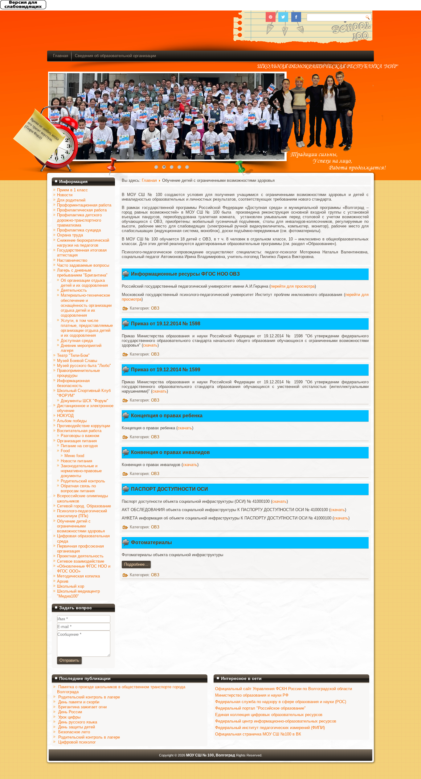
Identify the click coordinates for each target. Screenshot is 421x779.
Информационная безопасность (73, 383)
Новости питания (76, 461)
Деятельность (74, 290)
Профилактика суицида (79, 230)
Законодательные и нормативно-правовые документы (81, 471)
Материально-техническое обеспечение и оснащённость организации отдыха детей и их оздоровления (86, 305)
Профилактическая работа (82, 210)
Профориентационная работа (84, 205)
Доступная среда (77, 340)
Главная (60, 55)
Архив (62, 581)
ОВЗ (155, 308)
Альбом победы (72, 421)
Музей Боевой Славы (77, 360)
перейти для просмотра (293, 286)
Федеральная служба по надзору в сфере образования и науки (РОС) (280, 701)
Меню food (74, 455)
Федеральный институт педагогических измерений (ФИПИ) (270, 727)
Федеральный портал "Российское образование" (260, 708)
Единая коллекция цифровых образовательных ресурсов (268, 714)
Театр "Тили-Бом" (73, 355)
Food (65, 450)
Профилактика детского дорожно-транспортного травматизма (79, 220)
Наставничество (72, 260)
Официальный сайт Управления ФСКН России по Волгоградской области (283, 688)
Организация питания (77, 441)
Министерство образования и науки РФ (251, 695)
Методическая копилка (78, 576)
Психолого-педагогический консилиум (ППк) (82, 513)
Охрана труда (70, 235)
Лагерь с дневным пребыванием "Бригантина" (82, 272)
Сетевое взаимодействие (80, 561)
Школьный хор (70, 586)
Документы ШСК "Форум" (84, 400)
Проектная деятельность (80, 556)
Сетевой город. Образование (84, 506)
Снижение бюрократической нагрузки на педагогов (83, 243)
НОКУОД (65, 415)
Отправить (69, 660)
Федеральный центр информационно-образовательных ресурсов (275, 721)
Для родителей (71, 200)
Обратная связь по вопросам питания (78, 488)
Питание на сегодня (79, 446)
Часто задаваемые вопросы (83, 265)
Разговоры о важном (80, 435)
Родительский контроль (83, 481)
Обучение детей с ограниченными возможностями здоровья (81, 526)
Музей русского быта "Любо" (84, 365)
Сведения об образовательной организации (115, 55)
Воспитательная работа (79, 430)
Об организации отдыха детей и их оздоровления (84, 283)
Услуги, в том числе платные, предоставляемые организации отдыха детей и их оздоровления (87, 328)
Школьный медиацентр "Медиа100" (78, 593)
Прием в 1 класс (72, 190)
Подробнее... (136, 564)
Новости (64, 195)
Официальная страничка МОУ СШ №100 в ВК (258, 734)
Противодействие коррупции (83, 425)
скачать (150, 345)
